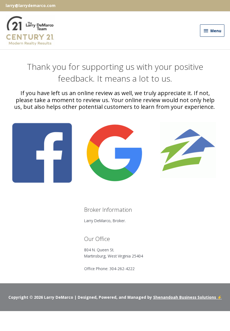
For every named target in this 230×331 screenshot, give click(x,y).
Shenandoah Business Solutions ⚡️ (187, 297)
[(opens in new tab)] (42, 152)
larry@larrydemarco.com (31, 5)
